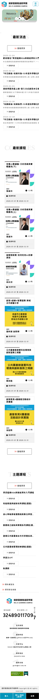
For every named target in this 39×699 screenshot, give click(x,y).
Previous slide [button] (16, 18)
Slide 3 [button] (23, 21)
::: (1, 32)
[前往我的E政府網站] (26, 675)
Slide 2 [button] (19, 21)
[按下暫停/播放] (19, 18)
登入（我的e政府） (19, 696)
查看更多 (21, 48)
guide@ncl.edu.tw (19, 665)
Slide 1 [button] (15, 21)
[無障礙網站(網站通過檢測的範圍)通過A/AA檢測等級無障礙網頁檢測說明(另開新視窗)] (17, 675)
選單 (35, 5)
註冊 (32, 696)
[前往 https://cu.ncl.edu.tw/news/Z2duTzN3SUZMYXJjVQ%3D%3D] (19, 15)
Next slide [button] (22, 18)
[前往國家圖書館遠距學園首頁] (14, 4)
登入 (6, 696)
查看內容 (12, 66)
